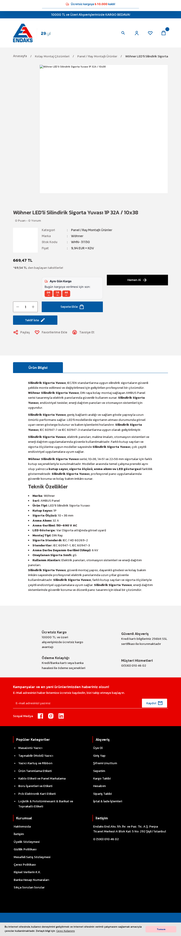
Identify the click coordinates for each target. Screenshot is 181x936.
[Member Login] (136, 33)
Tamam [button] (161, 929)
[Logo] (34, 33)
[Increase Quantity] (33, 307)
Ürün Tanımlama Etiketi (35, 770)
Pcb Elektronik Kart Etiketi (37, 793)
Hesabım (99, 785)
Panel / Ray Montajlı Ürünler (91, 230)
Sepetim (99, 770)
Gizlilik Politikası (25, 849)
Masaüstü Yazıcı (30, 747)
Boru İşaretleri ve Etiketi (35, 785)
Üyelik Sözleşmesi (27, 841)
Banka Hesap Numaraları (31, 879)
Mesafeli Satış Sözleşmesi (32, 857)
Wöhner (77, 236)
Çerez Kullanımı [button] (65, 931)
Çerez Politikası (25, 864)
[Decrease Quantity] (17, 307)
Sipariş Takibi (102, 793)
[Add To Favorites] (51, 332)
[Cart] (163, 33)
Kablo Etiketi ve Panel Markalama (42, 778)
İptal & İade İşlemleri (107, 801)
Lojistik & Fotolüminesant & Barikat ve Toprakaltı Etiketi (45, 803)
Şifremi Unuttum (105, 763)
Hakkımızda (22, 826)
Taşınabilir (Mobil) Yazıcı (35, 755)
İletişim (19, 834)
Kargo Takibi (102, 778)
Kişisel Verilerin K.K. (27, 872)
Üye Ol (98, 747)
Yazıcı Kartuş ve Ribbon (35, 763)
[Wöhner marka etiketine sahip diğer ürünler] (25, 240)
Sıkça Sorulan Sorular (29, 887)
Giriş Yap (99, 755)
